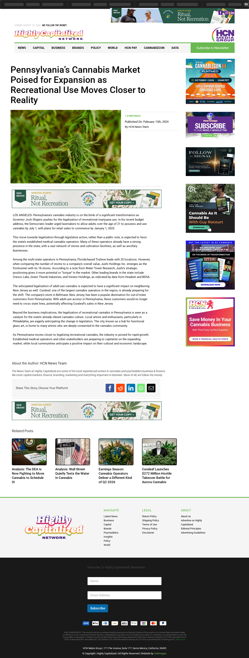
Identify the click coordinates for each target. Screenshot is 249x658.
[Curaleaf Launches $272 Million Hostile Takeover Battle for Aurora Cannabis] (159, 452)
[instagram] (226, 13)
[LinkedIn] (131, 388)
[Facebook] (110, 388)
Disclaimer (148, 532)
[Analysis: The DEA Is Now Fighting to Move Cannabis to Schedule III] (29, 452)
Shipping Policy (150, 520)
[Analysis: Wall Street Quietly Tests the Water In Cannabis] (73, 452)
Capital (107, 524)
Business (109, 520)
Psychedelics (111, 532)
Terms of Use (149, 524)
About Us (186, 516)
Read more (180, 639)
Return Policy (149, 516)
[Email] (151, 388)
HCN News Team (139, 126)
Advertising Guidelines (193, 532)
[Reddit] (120, 388)
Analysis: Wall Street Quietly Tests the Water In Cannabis (72, 473)
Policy (107, 540)
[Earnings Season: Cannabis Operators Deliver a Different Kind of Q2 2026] (116, 452)
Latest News (111, 516)
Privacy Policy (149, 528)
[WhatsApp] (141, 388)
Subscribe (97, 608)
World (107, 544)
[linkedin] (233, 13)
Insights (108, 536)
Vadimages (160, 653)
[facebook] (220, 13)
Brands (107, 528)
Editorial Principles (191, 528)
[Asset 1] (48, 31)
